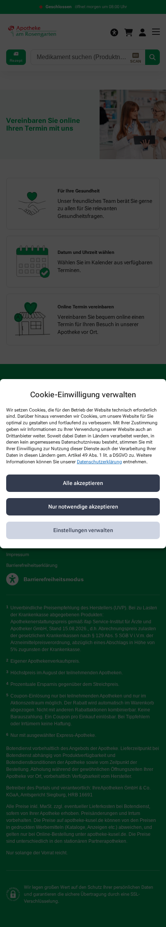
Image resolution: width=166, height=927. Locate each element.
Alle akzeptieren (83, 483)
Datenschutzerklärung (99, 461)
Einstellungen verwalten (83, 530)
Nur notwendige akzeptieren (83, 506)
